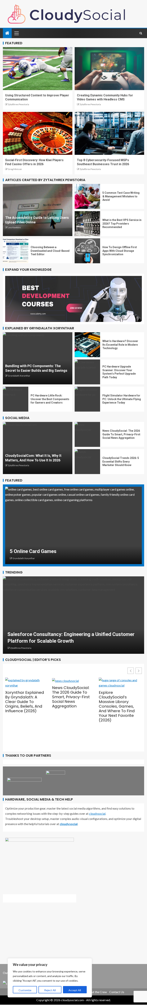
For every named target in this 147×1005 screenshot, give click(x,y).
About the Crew (96, 992)
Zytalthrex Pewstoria (18, 104)
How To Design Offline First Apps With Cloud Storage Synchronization (119, 251)
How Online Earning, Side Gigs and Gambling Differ (66, 551)
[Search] (140, 33)
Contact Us (116, 992)
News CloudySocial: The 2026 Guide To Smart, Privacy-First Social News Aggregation (121, 434)
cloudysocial (97, 813)
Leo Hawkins (14, 227)
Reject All (50, 990)
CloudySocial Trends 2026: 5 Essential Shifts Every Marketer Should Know (120, 461)
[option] (73, 525)
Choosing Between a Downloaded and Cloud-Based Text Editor (50, 251)
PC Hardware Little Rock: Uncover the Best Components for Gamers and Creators (50, 399)
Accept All (75, 990)
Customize (25, 990)
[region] (50, 977)
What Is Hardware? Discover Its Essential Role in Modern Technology (120, 345)
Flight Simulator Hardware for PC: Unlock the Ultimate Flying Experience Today (121, 399)
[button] (139, 671)
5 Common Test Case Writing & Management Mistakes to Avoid (121, 196)
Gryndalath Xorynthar (19, 375)
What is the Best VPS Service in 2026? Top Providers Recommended (121, 223)
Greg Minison (15, 169)
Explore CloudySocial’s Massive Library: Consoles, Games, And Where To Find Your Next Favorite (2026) (70, 706)
